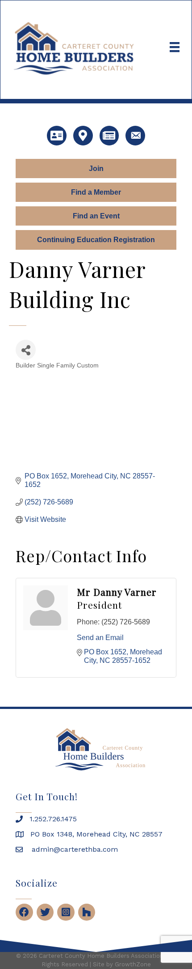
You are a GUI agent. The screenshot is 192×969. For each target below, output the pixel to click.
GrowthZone (133, 964)
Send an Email (100, 637)
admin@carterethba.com (73, 849)
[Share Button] (26, 350)
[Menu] (174, 46)
